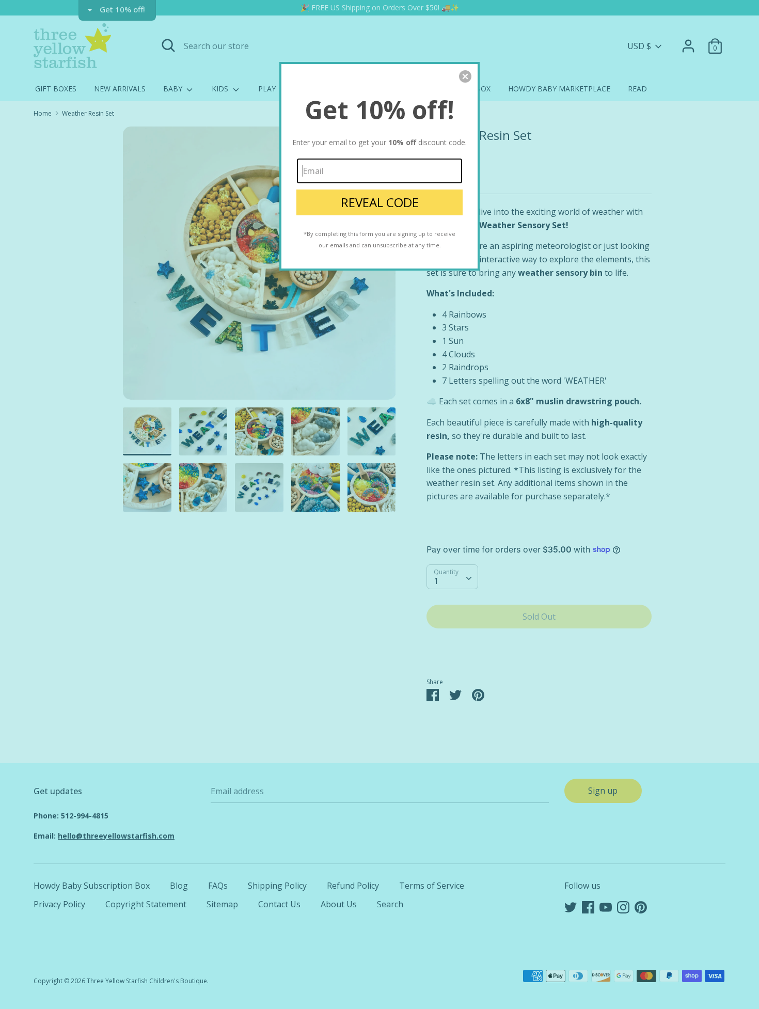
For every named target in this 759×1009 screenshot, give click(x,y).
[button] (465, 76)
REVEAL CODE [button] (380, 202)
